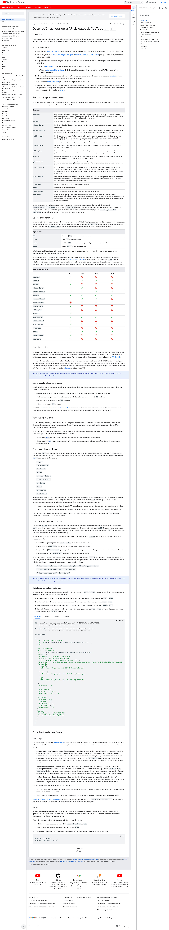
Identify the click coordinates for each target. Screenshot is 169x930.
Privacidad (41, 926)
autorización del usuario (75, 260)
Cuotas (67, 368)
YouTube (10, 2)
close (166, 8)
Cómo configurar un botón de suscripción (41, 907)
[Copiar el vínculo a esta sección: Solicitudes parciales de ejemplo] (63, 588)
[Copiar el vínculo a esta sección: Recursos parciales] (55, 418)
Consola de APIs (51, 66)
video (35, 458)
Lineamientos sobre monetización (107, 907)
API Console (116, 357)
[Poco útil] (123, 23)
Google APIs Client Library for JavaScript (47, 799)
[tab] (37, 616)
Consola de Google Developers (62, 55)
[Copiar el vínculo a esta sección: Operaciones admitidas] (56, 218)
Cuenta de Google (53, 51)
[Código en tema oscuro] (120, 620)
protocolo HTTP (58, 742)
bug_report (159, 8)
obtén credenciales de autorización (87, 55)
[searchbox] (13, 13)
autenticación (113, 76)
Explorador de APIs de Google (38, 900)
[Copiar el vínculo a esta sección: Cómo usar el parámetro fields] (64, 522)
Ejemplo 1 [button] (37, 616)
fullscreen (163, 8)
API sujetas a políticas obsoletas (107, 910)
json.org (61, 90)
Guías (18, 7)
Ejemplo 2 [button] (47, 616)
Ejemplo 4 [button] (67, 616)
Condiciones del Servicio (104, 900)
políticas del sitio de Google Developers (71, 861)
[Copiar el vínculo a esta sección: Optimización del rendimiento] (66, 732)
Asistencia (47, 7)
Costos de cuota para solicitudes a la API (54, 408)
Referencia (27, 7)
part (47, 438)
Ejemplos (38, 7)
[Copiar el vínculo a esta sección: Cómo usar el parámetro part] (61, 449)
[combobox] (133, 2)
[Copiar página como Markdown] (111, 29)
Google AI (98, 918)
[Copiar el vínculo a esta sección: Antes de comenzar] (52, 47)
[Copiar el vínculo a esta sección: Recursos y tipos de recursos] (66, 98)
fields (48, 441)
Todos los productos (111, 918)
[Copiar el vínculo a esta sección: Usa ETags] (44, 738)
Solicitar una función (69, 903)
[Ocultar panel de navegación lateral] (24, 926)
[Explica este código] (117, 620)
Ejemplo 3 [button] (57, 616)
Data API (22, 2)
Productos (47, 24)
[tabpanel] (79, 672)
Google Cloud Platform (85, 918)
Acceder (164, 2)
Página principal (7, 7)
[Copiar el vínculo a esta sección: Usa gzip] (42, 807)
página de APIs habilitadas (55, 70)
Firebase (71, 918)
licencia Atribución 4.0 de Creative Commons (85, 859)
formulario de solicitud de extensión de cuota (101, 373)
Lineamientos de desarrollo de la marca (109, 903)
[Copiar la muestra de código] (123, 620)
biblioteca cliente (53, 82)
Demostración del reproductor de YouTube (42, 903)
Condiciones (32, 926)
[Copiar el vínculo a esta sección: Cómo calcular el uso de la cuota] (64, 383)
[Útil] (120, 23)
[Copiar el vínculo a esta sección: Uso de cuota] (49, 347)
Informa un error (68, 900)
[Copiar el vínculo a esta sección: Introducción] (48, 34)
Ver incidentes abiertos (70, 907)
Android (53, 918)
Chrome (61, 918)
